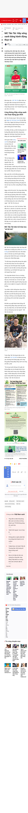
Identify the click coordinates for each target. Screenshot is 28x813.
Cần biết (13, 20)
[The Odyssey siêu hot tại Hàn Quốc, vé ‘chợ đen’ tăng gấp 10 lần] (8, 646)
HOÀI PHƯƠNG (23, 458)
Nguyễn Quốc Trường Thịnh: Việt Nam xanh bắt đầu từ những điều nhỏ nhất (21, 449)
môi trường (8, 506)
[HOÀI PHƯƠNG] (6, 44)
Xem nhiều (9, 24)
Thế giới (19, 24)
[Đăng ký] (18, 609)
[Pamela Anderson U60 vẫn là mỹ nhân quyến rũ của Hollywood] (24, 665)
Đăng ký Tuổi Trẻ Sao (24, 20)
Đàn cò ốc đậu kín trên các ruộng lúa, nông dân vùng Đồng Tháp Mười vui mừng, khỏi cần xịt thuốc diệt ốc (16, 558)
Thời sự (15, 24)
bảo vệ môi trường (9, 503)
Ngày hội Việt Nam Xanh (13, 120)
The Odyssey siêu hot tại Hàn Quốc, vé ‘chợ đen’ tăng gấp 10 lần (8, 653)
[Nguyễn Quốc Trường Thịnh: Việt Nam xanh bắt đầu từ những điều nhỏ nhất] (8, 578)
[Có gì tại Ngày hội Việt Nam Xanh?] (22, 578)
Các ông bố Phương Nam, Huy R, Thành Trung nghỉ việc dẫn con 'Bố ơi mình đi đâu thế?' (16, 655)
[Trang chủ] (1, 24)
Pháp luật (23, 24)
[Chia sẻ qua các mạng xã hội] (25, 472)
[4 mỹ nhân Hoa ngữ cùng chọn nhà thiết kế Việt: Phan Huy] (16, 665)
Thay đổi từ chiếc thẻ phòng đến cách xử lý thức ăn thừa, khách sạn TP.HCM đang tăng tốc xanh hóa (17, 522)
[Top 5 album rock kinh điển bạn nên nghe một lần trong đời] (24, 646)
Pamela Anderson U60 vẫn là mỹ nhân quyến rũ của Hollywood (23, 672)
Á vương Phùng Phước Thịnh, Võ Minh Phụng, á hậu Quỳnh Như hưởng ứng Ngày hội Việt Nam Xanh (15, 591)
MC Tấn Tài (15, 100)
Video (13, 24)
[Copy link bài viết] (22, 472)
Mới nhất (5, 24)
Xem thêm (8, 566)
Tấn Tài (18, 503)
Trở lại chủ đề (8, 29)
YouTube (9, 20)
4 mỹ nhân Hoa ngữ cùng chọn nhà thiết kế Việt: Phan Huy (16, 672)
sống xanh (11, 501)
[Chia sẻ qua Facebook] (18, 472)
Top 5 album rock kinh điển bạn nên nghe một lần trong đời (23, 653)
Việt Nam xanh (20, 501)
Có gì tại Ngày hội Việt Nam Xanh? (22, 583)
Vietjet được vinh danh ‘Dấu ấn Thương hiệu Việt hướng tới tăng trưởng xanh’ (17, 548)
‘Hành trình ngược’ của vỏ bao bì (17, 531)
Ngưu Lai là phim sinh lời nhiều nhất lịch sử (8, 670)
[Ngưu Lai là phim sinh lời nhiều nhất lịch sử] (8, 665)
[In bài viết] (2, 51)
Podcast (4, 20)
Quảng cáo (17, 20)
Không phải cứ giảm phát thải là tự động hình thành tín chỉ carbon (16, 539)
